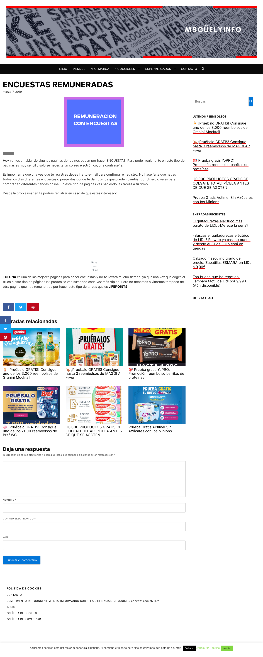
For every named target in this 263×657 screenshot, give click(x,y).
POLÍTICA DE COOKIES (21, 612)
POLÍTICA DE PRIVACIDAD (23, 619)
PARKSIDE (78, 69)
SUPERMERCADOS (158, 69)
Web (6, 537)
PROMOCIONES (124, 69)
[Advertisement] (94, 225)
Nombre (9, 499)
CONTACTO (189, 69)
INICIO (63, 69)
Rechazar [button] (189, 648)
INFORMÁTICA (99, 69)
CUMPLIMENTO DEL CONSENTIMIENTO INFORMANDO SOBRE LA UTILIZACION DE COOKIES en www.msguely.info (82, 600)
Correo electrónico (19, 518)
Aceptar (227, 648)
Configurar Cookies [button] (208, 647)
